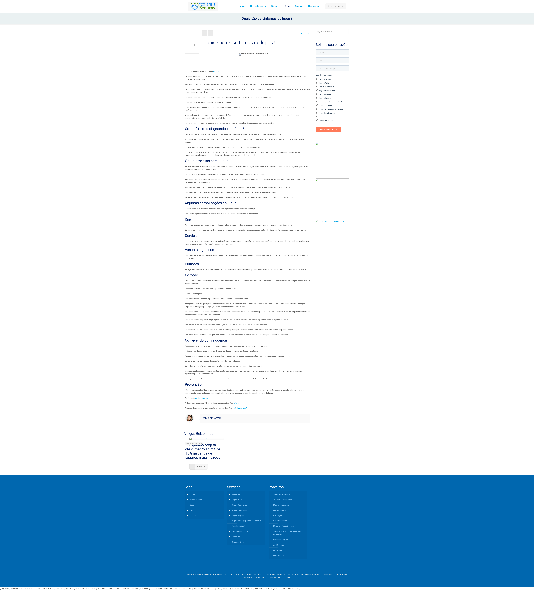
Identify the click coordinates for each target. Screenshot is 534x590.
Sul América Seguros (281, 494)
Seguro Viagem (238, 515)
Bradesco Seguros (280, 540)
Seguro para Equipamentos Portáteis (246, 521)
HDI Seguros (278, 515)
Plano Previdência (239, 526)
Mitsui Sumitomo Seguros (283, 526)
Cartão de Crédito (239, 542)
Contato (193, 515)
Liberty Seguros (279, 510)
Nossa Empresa (196, 500)
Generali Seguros (280, 521)
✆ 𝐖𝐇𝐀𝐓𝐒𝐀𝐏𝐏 (335, 6)
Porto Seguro (278, 555)
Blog (192, 510)
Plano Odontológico (240, 531)
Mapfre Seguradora (281, 505)
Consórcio (236, 537)
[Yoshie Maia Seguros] (203, 6)
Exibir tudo (305, 33)
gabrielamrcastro (212, 417)
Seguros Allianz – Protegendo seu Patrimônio (287, 532)
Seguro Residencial (239, 505)
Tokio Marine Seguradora (283, 500)
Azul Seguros (278, 545)
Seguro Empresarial (239, 510)
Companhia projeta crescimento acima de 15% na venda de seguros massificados (202, 451)
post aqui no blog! (202, 398)
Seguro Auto (237, 500)
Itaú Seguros (278, 550)
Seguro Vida (236, 494)
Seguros (193, 505)
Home (192, 494)
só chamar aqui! (240, 408)
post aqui (217, 71)
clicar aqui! (238, 403)
